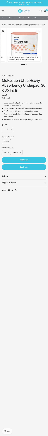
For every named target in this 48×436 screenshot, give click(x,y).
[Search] (41, 11)
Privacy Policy (33, 18)
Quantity (4, 125)
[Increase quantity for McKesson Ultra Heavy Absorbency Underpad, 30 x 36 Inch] (11, 129)
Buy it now (24, 167)
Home (4, 18)
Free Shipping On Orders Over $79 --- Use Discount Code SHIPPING (25, 3)
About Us (22, 18)
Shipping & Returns (9, 183)
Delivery (5, 176)
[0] (44, 11)
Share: (4, 190)
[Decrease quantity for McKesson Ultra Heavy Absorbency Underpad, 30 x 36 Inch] (4, 129)
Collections (12, 18)
